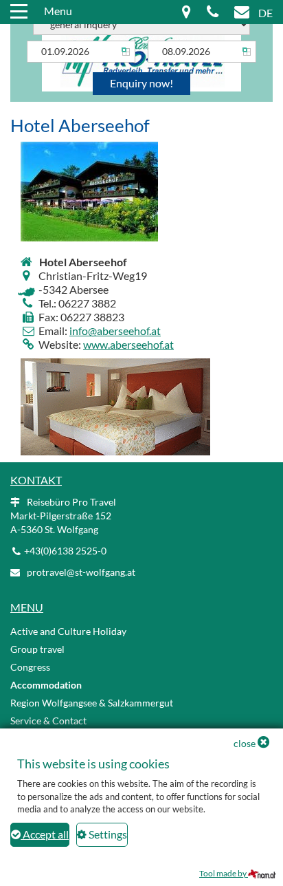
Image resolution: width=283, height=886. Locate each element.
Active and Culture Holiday (68, 631)
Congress (30, 667)
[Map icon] (186, 12)
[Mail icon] (241, 12)
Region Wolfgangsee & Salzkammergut (91, 703)
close (245, 743)
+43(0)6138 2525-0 (65, 551)
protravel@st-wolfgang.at (81, 572)
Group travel (37, 649)
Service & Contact (48, 720)
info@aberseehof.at (115, 330)
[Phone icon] (212, 12)
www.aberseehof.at (128, 344)
